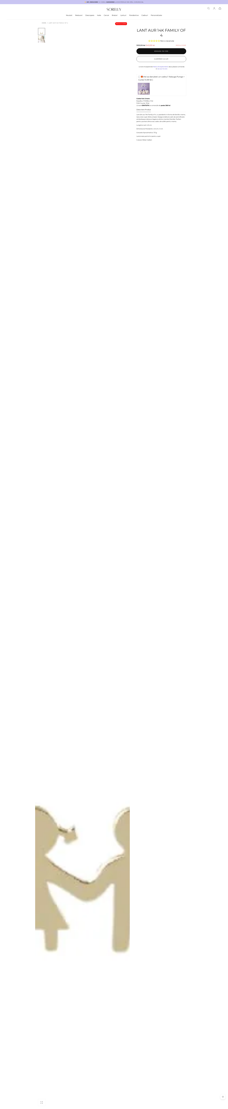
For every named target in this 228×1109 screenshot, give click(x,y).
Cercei (106, 15)
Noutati (69, 15)
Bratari (115, 15)
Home (44, 23)
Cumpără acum (161, 59)
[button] (208, 8)
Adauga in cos (161, 51)
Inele (99, 15)
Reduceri (79, 15)
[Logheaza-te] (214, 8)
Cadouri (144, 15)
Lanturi (123, 15)
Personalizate (156, 15)
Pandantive (134, 15)
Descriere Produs (143, 110)
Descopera (89, 15)
